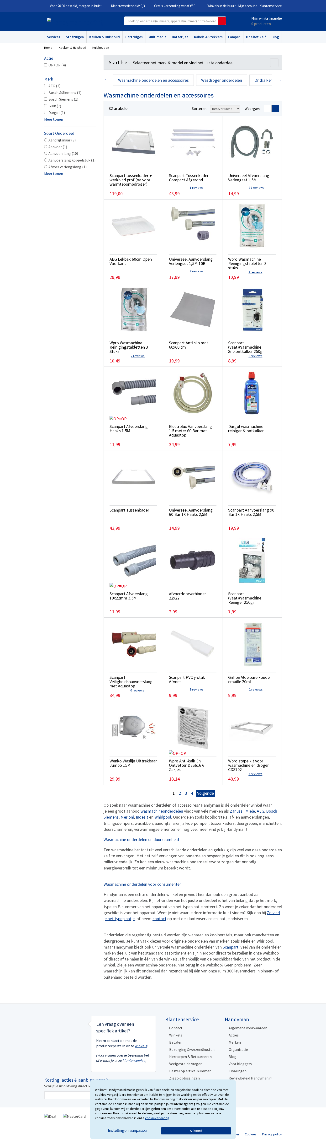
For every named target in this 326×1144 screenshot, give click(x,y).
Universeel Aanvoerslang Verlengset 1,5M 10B (191, 261)
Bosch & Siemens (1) (64, 92)
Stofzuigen (75, 37)
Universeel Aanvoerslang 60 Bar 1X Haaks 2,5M (191, 512)
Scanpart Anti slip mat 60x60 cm (188, 345)
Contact (176, 1027)
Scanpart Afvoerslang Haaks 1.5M (129, 428)
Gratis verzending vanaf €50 (174, 6)
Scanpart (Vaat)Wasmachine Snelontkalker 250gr (246, 347)
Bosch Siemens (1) (63, 99)
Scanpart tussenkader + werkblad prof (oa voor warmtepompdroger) (131, 180)
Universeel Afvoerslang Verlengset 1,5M (248, 178)
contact (159, 918)
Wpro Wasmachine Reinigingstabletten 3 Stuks (129, 347)
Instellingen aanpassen (128, 1130)
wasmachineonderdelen (161, 811)
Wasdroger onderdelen (221, 80)
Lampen (234, 37)
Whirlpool (162, 817)
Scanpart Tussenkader (129, 510)
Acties (234, 1035)
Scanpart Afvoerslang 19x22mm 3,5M (129, 596)
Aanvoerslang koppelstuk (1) (71, 160)
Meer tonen (53, 119)
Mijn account (247, 6)
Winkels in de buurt (221, 6)
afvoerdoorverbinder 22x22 (187, 596)
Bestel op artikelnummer (190, 1070)
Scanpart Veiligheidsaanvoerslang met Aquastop (131, 682)
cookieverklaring (157, 1118)
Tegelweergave (275, 108)
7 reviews (197, 271)
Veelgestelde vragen (185, 1063)
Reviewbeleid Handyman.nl (251, 1078)
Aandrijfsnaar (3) (62, 140)
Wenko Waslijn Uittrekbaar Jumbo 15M (133, 763)
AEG (260, 811)
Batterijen (180, 37)
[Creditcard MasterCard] (74, 1115)
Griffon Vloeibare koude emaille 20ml (249, 679)
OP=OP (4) (57, 65)
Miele (250, 811)
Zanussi (236, 811)
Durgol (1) (56, 112)
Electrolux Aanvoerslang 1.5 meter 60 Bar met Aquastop (190, 431)
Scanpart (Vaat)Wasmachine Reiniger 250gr (244, 598)
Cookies (251, 1134)
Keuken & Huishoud (104, 37)
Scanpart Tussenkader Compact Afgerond (189, 178)
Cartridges (134, 37)
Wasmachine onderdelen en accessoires (153, 80)
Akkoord (196, 1130)
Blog (275, 37)
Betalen (175, 1042)
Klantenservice (270, 6)
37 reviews (256, 187)
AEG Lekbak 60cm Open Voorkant (131, 261)
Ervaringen (238, 1070)
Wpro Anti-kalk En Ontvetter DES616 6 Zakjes (186, 765)
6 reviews (137, 690)
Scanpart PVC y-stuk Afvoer (187, 679)
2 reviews (255, 272)
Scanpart (230, 947)
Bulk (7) (54, 105)
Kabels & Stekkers (208, 37)
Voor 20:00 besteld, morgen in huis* (76, 6)
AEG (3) (54, 85)
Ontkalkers (264, 80)
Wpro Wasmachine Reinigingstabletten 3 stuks (247, 263)
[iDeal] (50, 1115)
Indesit (142, 817)
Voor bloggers (240, 1063)
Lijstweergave (268, 108)
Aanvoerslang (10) (63, 153)
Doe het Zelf (256, 37)
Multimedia (157, 37)
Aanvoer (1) (57, 146)
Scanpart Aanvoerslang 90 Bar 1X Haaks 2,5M (251, 512)
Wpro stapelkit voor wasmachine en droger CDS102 (248, 765)
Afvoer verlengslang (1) (67, 166)
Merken (235, 1042)
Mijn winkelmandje (266, 18)
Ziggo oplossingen (184, 1078)
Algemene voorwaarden (248, 1027)
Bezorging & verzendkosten (192, 1049)
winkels (141, 1045)
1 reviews (197, 187)
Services (53, 37)
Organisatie (238, 1049)
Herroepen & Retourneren (190, 1056)
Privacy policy (272, 1134)
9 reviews (197, 689)
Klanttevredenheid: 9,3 (128, 6)
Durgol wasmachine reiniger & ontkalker (246, 428)
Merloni (127, 817)
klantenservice (134, 1060)
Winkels (175, 1035)
